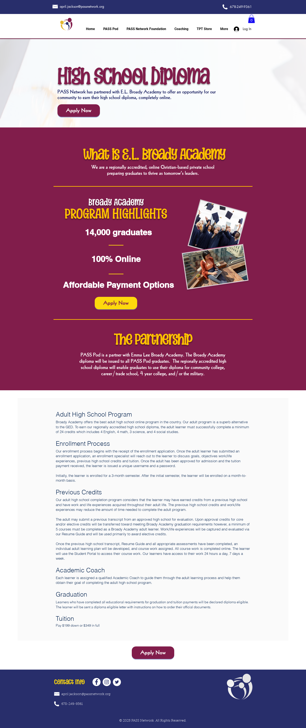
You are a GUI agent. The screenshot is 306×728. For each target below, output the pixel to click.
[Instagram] (107, 682)
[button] (251, 19)
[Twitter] (117, 682)
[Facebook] (96, 682)
